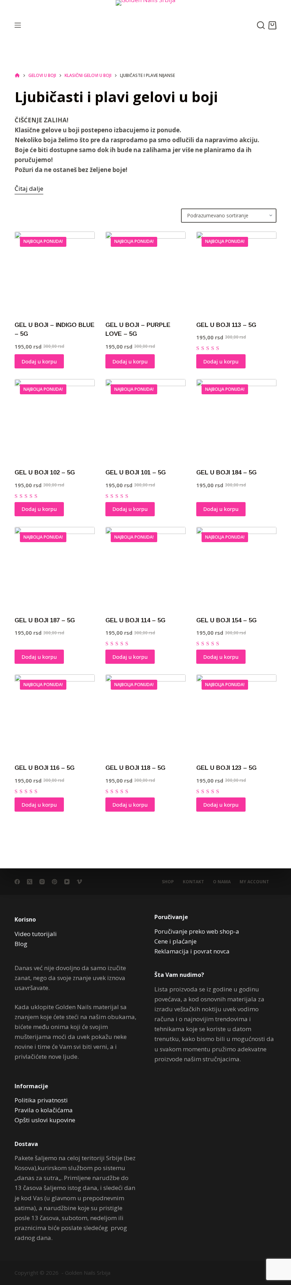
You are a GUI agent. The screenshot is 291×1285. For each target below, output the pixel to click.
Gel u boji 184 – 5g (226, 472)
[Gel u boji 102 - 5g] (55, 419)
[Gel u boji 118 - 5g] (145, 714)
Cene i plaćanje (175, 941)
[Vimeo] (79, 881)
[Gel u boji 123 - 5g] (236, 714)
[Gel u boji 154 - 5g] (236, 567)
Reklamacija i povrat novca (192, 951)
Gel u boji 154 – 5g (226, 620)
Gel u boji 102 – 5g (45, 472)
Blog (21, 944)
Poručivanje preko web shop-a (196, 931)
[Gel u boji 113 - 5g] (236, 272)
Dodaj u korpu (39, 361)
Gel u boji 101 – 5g (135, 472)
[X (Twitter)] (29, 881)
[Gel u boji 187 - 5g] (55, 567)
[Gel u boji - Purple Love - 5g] (145, 272)
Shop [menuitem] (168, 882)
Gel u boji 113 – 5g (226, 325)
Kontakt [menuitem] (193, 882)
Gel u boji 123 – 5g (226, 767)
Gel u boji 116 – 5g (45, 767)
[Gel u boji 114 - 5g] (145, 567)
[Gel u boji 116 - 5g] (55, 714)
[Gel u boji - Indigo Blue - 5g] (55, 272)
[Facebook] (17, 881)
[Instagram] (42, 881)
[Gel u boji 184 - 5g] (236, 419)
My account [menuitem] (254, 882)
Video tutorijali (36, 934)
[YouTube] (67, 881)
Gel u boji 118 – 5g (135, 767)
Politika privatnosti (41, 1100)
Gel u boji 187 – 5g (45, 620)
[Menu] (18, 25)
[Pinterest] (54, 881)
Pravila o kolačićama (44, 1110)
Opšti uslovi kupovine (45, 1120)
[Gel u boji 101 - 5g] (145, 419)
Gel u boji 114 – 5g (135, 620)
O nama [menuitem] (222, 882)
